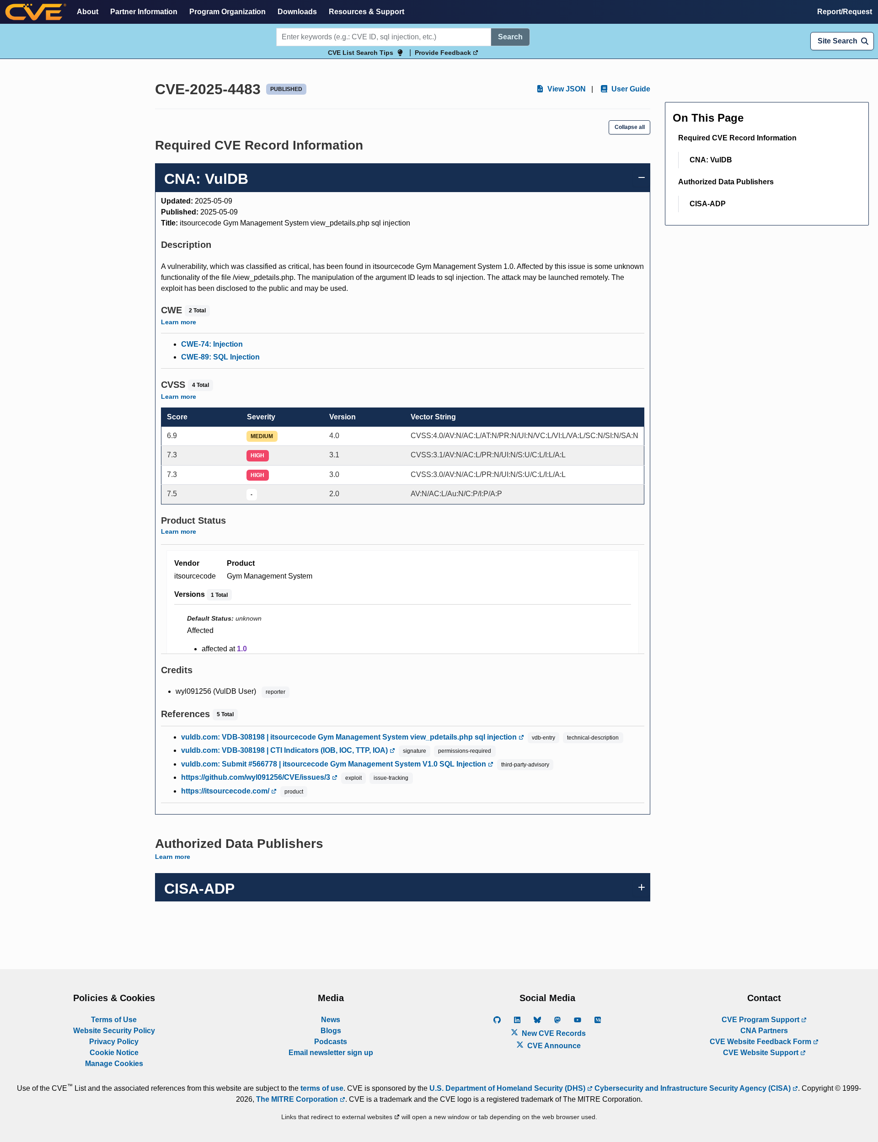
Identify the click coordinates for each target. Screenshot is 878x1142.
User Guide (630, 89)
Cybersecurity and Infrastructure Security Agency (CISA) (692, 1088)
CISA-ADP (708, 204)
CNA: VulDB (711, 160)
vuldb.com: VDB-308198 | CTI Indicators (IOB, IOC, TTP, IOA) (285, 750)
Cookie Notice (114, 1052)
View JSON (566, 89)
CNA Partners (764, 1031)
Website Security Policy (114, 1031)
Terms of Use (114, 1020)
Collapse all (630, 127)
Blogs (331, 1031)
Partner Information (143, 12)
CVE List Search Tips (360, 52)
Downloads (297, 12)
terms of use (321, 1088)
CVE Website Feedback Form (761, 1041)
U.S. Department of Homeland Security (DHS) (508, 1088)
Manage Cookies (114, 1063)
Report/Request (844, 12)
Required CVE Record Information (737, 138)
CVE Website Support (761, 1052)
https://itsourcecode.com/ (226, 791)
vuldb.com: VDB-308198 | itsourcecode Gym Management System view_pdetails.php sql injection (350, 737)
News (330, 1020)
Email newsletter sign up (331, 1052)
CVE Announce (553, 1046)
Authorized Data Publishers (726, 182)
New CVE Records (553, 1033)
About (87, 12)
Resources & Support (366, 12)
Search (510, 37)
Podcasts (330, 1041)
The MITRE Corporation (298, 1099)
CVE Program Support (761, 1020)
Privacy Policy (114, 1041)
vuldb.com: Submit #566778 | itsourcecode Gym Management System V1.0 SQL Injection (334, 764)
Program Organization (227, 12)
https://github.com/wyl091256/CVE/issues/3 (256, 777)
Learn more (178, 322)
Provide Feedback (444, 52)
